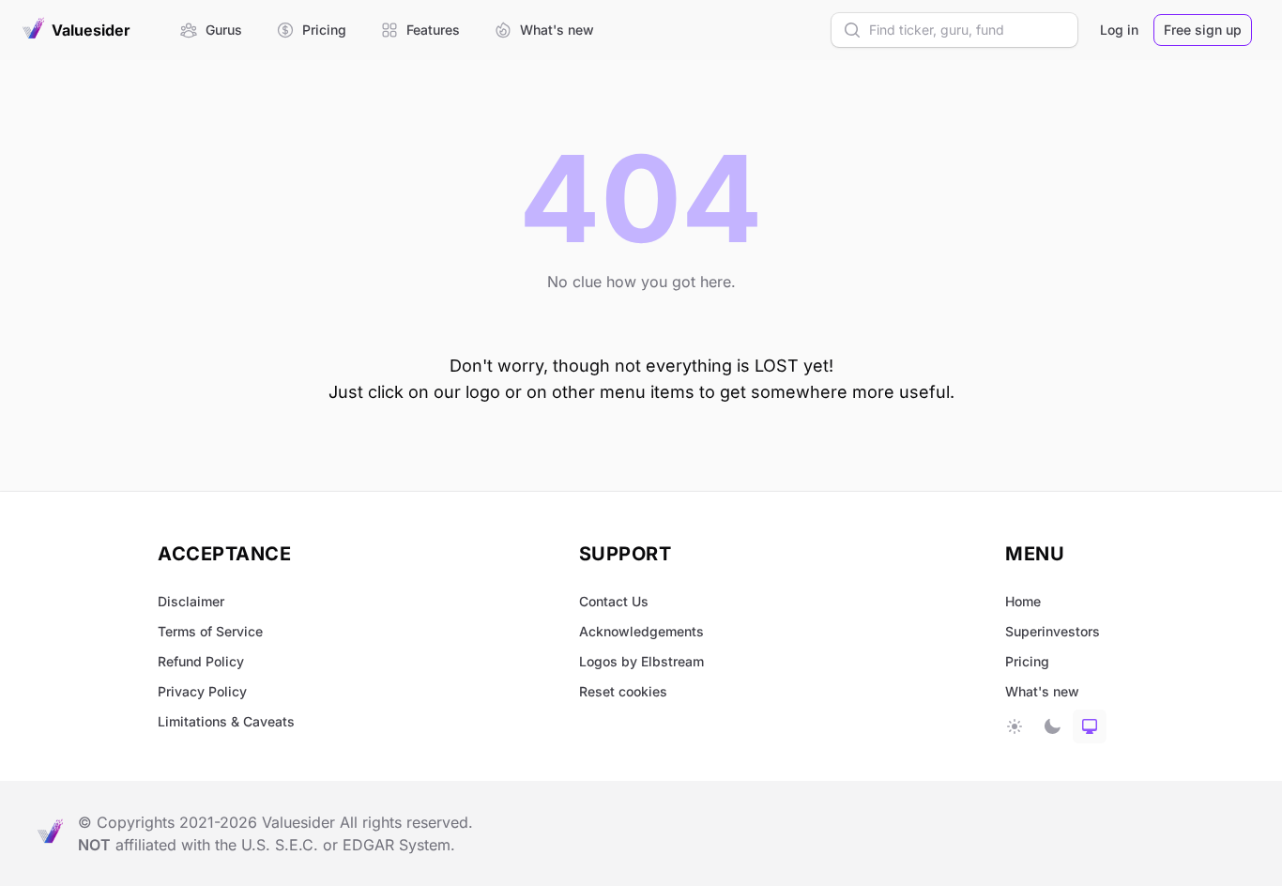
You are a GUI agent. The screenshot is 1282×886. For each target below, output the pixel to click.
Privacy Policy (202, 691)
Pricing (1027, 661)
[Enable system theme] (1089, 726)
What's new (1042, 691)
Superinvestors (1052, 631)
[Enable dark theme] (1052, 726)
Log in (1119, 30)
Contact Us (614, 601)
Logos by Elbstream (641, 661)
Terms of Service (210, 631)
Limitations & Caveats (226, 721)
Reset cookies (623, 691)
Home (1023, 601)
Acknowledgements (641, 631)
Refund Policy (201, 661)
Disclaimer (191, 601)
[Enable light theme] (1014, 726)
